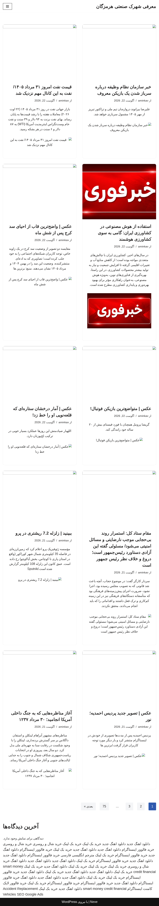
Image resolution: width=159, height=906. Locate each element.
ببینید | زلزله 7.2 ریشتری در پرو (44, 533)
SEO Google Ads (30, 894)
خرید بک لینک (91, 844)
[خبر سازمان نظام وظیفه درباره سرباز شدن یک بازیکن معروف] (119, 52)
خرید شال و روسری (47, 844)
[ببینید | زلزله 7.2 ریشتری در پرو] (40, 498)
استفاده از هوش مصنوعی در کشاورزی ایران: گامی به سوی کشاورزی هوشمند (124, 233)
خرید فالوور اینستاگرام (138, 849)
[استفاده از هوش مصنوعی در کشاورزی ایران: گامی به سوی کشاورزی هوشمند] (119, 191)
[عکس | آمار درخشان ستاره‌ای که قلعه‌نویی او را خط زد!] (40, 373)
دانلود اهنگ (19, 861)
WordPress (69, 901)
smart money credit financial (104, 889)
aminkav (143, 100)
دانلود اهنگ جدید (138, 844)
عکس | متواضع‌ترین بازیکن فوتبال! (120, 408)
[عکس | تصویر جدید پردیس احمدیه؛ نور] (119, 678)
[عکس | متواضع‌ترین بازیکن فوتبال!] (119, 373)
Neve (94, 901)
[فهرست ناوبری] (7, 6)
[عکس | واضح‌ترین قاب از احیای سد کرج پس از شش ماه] (40, 191)
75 (104, 806)
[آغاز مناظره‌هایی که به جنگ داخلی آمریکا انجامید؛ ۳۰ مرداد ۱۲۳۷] (40, 678)
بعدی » (88, 806)
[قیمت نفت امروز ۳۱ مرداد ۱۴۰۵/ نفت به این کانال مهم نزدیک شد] (40, 52)
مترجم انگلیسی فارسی (77, 855)
